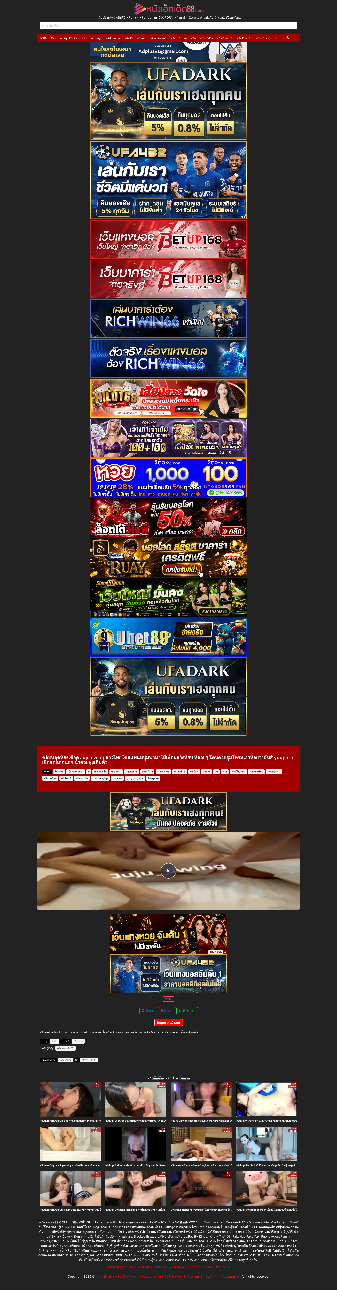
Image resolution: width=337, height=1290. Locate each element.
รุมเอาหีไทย (163, 771)
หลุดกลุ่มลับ (131, 771)
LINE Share (187, 1011)
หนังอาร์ (175, 38)
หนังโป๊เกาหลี (225, 38)
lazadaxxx (65, 1059)
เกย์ (275, 38)
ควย (225, 771)
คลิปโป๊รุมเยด (238, 771)
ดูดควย (206, 771)
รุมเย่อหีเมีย (179, 771)
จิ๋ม (216, 771)
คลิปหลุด (96, 38)
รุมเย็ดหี (194, 771)
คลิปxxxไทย (50, 778)
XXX (53, 38)
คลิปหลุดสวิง (274, 771)
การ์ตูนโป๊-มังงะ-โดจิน (73, 38)
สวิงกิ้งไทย (147, 771)
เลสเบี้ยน (286, 38)
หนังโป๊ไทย (262, 38)
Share (149, 1011)
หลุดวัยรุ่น (116, 771)
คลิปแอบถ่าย (113, 38)
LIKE (169, 998)
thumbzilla (82, 778)
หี (89, 771)
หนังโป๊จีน (190, 38)
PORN (43, 38)
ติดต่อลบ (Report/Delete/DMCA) (130, 1267)
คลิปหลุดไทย (256, 771)
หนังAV (141, 38)
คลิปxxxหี (66, 778)
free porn (153, 778)
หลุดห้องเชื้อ (100, 771)
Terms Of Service (217, 1267)
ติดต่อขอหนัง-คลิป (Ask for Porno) (179, 1267)
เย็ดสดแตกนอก (75, 771)
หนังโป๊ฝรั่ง (206, 38)
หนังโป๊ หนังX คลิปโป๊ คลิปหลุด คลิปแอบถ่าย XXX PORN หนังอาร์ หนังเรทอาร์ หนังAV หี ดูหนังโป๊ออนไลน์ (168, 1276)
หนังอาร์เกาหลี (158, 38)
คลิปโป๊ (128, 38)
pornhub (117, 778)
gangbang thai (135, 778)
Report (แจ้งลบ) (168, 1023)
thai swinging (100, 778)
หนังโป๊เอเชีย (244, 38)
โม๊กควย (59, 771)
